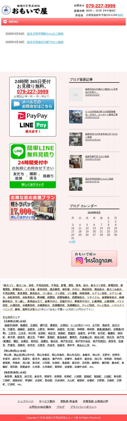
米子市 (28, 376)
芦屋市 (11, 345)
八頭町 (107, 376)
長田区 (34, 341)
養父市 (31, 337)
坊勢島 (117, 329)
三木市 (22, 333)
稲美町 (61, 333)
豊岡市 (73, 337)
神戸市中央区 (82, 341)
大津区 (63, 325)
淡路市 (61, 345)
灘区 (15, 341)
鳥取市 (18, 376)
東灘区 (7, 341)
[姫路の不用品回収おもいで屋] (25, 13)
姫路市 (8, 325)
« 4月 (72, 241)
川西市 (41, 345)
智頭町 (97, 376)
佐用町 (42, 333)
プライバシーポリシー (83, 407)
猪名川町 (99, 337)
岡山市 (17, 354)
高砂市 (106, 325)
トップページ (25, 401)
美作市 (88, 358)
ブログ (60, 407)
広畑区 (34, 325)
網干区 (44, 325)
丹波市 (51, 345)
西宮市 (112, 341)
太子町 (96, 325)
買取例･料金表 (69, 401)
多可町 (101, 333)
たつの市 (76, 325)
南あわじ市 (83, 345)
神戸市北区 (67, 341)
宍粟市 (11, 329)
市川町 (71, 329)
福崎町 (21, 329)
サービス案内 (47, 401)
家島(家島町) (104, 329)
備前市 (46, 358)
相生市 (52, 333)
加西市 (31, 329)
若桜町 (87, 376)
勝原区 (54, 325)
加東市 (81, 333)
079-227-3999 (100, 5)
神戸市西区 (99, 341)
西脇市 (71, 333)
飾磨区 (24, 325)
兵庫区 (24, 341)
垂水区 (54, 341)
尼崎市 (21, 345)
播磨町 (111, 333)
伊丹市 (31, 345)
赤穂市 (61, 329)
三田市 (12, 333)
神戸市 (120, 337)
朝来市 (21, 337)
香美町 (51, 337)
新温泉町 (62, 337)
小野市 (41, 329)
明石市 (110, 337)
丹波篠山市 (86, 337)
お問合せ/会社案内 (40, 407)
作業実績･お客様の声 (95, 401)
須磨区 (44, 341)
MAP (120, 15)
